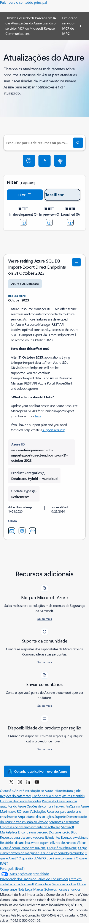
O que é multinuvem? (62, 847)
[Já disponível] (70, 222)
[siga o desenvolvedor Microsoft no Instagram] (19, 782)
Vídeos (81, 842)
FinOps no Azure (77, 806)
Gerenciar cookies (64, 884)
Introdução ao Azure (39, 790)
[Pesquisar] (78, 143)
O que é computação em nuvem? (23, 847)
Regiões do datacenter (15, 795)
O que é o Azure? (12, 790)
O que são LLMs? (31, 858)
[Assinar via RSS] (44, 161)
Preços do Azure (53, 801)
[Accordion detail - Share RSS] (22, 530)
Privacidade (43, 884)
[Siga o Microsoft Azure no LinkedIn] (28, 782)
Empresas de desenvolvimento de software (30, 827)
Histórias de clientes (14, 801)
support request (53, 430)
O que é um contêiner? (59, 858)
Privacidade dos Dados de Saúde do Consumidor (34, 879)
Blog (74, 832)
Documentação (59, 832)
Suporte (60, 816)
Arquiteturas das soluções (36, 816)
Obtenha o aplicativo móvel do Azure (40, 771)
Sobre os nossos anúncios (62, 889)
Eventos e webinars (74, 837)
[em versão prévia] (49, 222)
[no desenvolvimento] (23, 222)
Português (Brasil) (12, 868)
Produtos (34, 801)
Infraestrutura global (68, 790)
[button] (29, 161)
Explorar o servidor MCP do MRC (70, 26)
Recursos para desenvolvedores (22, 837)
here (38, 416)
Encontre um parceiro (33, 832)
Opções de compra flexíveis (46, 806)
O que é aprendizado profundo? (62, 853)
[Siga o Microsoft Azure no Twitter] (11, 782)
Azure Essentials (73, 795)
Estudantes (52, 837)
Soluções (39, 811)
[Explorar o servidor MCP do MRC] (60, 161)
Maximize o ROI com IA (16, 811)
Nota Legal (25, 889)
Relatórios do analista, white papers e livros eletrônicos (38, 842)
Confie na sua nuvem (46, 795)
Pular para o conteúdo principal (23, 2)
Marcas (38, 889)
